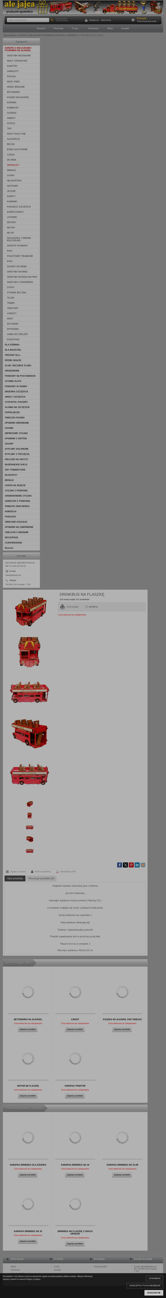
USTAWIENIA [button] (154, 1278)
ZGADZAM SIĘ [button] (153, 1293)
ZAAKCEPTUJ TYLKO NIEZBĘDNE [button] (144, 1285)
